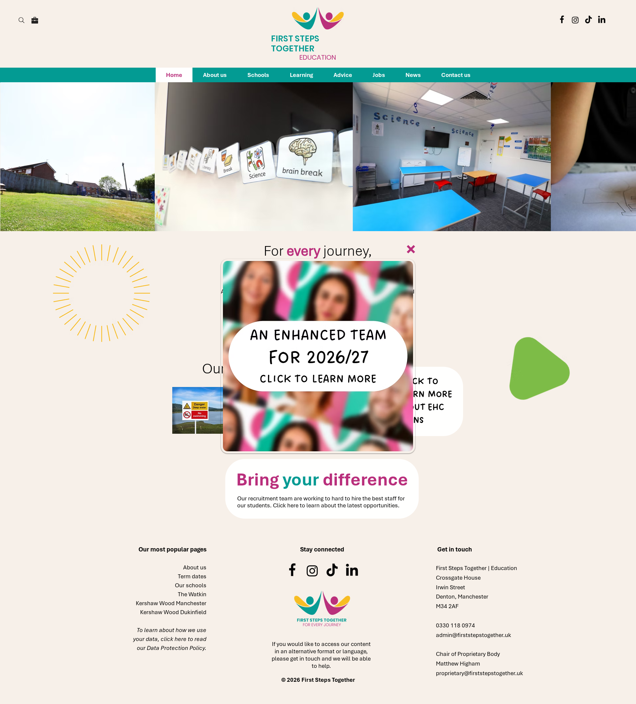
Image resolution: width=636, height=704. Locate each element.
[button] (411, 249)
